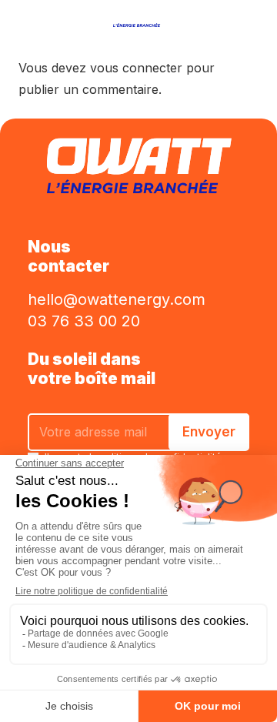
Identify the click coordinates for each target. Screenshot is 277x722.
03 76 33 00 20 (84, 321)
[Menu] (21, 19)
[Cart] (227, 19)
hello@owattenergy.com (116, 299)
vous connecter (136, 67)
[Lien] (138, 19)
